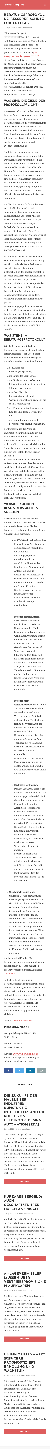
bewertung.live (14, 4)
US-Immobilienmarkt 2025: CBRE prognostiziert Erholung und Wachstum (24, 1363)
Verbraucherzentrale (22, 1021)
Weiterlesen (25, 1181)
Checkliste (9, 974)
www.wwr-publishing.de (25, 1054)
